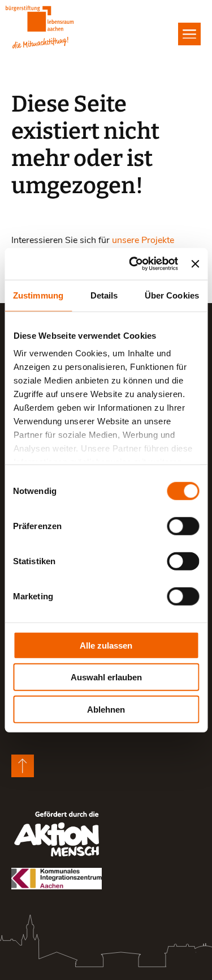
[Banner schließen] (195, 264)
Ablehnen (106, 709)
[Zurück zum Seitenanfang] (22, 766)
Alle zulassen (106, 645)
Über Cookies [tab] (172, 295)
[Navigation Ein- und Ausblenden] (189, 34)
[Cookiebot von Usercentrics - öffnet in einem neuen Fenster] (133, 264)
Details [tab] (104, 295)
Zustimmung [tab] (38, 295)
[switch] (183, 526)
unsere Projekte (143, 239)
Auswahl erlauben (106, 677)
